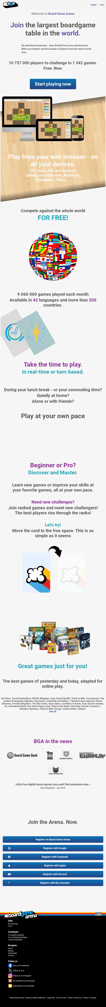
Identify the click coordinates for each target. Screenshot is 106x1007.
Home (10, 948)
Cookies (93, 998)
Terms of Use (61, 998)
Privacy (86, 998)
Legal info (51, 998)
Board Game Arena (17, 998)
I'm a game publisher (16, 935)
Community (12, 953)
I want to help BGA (15, 940)
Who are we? (13, 924)
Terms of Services (75, 998)
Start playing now (53, 84)
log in (102, 5)
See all (52, 711)
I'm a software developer (17, 937)
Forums (11, 955)
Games (11, 951)
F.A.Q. (10, 926)
